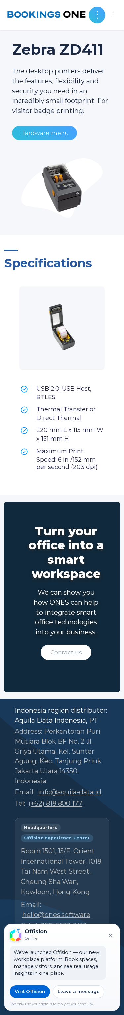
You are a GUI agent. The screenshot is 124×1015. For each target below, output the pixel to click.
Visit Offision (30, 991)
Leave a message (79, 991)
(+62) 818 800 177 (55, 803)
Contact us (66, 652)
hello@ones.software (56, 915)
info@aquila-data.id (69, 792)
